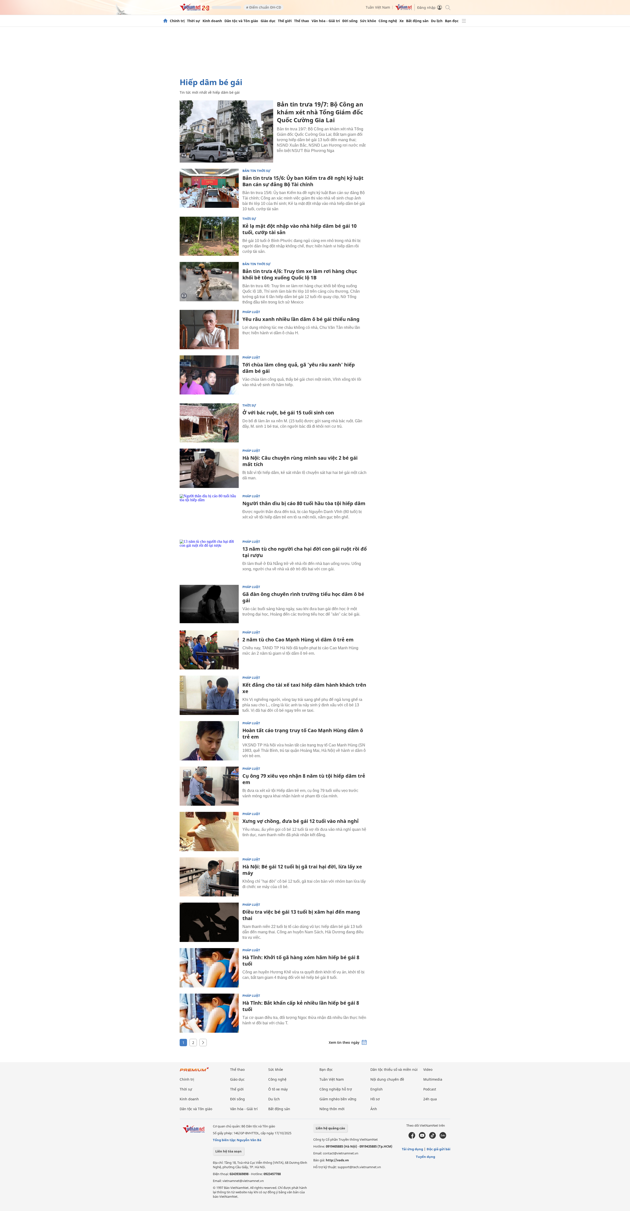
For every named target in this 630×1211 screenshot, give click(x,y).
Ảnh (373, 1108)
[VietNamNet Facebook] (412, 1137)
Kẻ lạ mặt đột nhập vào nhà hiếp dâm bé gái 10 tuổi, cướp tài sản (299, 229)
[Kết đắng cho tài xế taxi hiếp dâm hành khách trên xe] (209, 695)
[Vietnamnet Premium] (194, 1071)
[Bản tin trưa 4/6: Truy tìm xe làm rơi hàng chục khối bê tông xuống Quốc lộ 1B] (209, 281)
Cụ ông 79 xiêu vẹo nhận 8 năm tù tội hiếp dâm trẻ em (303, 779)
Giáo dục (268, 21)
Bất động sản (417, 21)
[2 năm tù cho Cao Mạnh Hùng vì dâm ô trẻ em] (209, 650)
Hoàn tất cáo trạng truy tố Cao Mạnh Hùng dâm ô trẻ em (302, 733)
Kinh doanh (212, 21)
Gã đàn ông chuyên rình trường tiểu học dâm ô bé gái (303, 597)
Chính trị (177, 21)
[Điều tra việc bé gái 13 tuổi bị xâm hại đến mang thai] (209, 922)
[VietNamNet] (165, 21)
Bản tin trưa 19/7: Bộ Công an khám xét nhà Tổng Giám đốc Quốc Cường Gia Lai (320, 112)
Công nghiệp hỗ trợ (335, 1089)
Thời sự (193, 21)
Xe (401, 21)
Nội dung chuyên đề (387, 1079)
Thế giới (285, 21)
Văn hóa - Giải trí (326, 21)
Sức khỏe (368, 21)
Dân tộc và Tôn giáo (241, 21)
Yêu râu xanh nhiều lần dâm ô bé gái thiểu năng (301, 319)
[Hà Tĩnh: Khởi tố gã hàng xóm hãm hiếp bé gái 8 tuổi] (209, 967)
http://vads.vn (337, 1160)
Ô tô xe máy (278, 1089)
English (376, 1089)
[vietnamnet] (194, 9)
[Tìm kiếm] (447, 7)
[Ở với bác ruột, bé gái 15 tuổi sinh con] (209, 423)
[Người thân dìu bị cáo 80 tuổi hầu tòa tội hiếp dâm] (209, 513)
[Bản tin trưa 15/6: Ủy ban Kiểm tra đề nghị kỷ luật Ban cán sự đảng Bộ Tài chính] (209, 188)
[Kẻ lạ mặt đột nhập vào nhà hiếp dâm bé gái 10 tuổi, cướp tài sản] (209, 236)
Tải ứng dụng (412, 1149)
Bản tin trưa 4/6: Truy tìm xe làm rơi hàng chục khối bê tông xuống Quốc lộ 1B (299, 274)
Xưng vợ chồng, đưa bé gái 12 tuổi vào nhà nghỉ (300, 821)
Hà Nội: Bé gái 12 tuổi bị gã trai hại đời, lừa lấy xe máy (302, 869)
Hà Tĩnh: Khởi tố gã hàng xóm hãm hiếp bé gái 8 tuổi (300, 960)
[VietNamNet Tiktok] (432, 1137)
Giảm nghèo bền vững (337, 1099)
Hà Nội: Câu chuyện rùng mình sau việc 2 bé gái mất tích (300, 461)
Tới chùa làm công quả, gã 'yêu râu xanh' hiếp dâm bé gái (298, 367)
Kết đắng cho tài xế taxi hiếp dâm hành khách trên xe (304, 688)
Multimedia (432, 1079)
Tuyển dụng (425, 1156)
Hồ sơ (375, 1099)
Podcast (429, 1089)
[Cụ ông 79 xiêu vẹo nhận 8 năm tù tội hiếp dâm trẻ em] (209, 786)
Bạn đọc (451, 21)
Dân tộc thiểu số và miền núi (394, 1069)
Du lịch (436, 21)
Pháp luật (251, 312)
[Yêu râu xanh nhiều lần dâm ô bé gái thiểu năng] (209, 329)
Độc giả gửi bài (438, 1149)
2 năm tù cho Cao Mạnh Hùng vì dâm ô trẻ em (298, 639)
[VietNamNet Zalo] (443, 1137)
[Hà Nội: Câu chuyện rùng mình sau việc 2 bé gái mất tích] (209, 468)
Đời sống (350, 21)
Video (427, 1069)
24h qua (430, 1099)
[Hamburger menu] (464, 21)
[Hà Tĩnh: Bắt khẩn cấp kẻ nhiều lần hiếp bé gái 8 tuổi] (209, 1013)
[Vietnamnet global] (403, 9)
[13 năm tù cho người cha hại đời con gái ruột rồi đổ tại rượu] (209, 559)
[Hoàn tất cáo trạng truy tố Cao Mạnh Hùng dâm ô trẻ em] (209, 740)
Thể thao (301, 21)
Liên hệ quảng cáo (330, 1128)
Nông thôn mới (332, 1108)
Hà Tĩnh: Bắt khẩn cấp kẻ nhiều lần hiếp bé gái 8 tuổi (300, 1006)
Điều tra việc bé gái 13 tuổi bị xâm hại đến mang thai (301, 915)
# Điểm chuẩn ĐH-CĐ (263, 7)
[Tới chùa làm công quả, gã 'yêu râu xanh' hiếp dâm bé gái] (209, 375)
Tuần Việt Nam (378, 7)
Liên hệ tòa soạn (228, 1151)
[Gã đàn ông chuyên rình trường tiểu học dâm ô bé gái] (209, 604)
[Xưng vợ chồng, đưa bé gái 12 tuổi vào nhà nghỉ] (209, 831)
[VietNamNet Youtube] (422, 1137)
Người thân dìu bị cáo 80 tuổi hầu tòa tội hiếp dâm (303, 503)
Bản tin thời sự (256, 170)
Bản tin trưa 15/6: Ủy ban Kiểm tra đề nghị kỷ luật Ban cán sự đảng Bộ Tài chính (302, 181)
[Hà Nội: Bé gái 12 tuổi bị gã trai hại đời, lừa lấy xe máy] (209, 877)
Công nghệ (387, 21)
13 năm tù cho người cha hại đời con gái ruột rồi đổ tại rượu (304, 552)
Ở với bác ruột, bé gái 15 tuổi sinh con (288, 412)
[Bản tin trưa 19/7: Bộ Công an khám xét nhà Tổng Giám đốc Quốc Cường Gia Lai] (226, 131)
